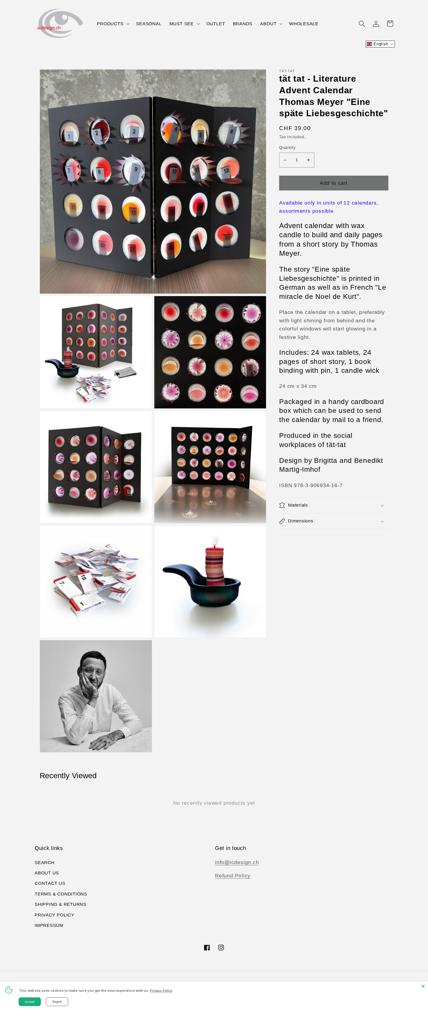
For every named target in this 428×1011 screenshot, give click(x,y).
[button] (112, 23)
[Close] (423, 986)
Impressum (49, 925)
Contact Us (50, 883)
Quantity (287, 147)
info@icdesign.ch (237, 862)
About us (47, 872)
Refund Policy (232, 875)
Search (44, 862)
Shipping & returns (60, 904)
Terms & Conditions (61, 894)
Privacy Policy (54, 915)
